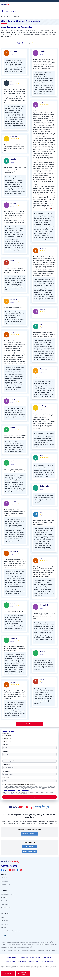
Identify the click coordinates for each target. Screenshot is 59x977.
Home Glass (7, 738)
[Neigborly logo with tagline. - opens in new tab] (42, 807)
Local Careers (5, 904)
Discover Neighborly (28, 833)
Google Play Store (30, 851)
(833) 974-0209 (10, 866)
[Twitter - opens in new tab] (6, 870)
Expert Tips (4, 920)
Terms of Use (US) (11, 957)
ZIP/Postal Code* (6, 777)
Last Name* (5, 751)
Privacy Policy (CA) (47, 957)
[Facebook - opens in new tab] (2, 870)
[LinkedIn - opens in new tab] (17, 870)
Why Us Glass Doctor (7, 894)
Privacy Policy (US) (35, 957)
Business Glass (8, 742)
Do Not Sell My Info (33, 961)
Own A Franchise (6, 908)
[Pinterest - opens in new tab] (21, 870)
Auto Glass (7, 735)
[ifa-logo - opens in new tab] (4, 935)
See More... (29, 724)
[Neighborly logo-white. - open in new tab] (5, 1)
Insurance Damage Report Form (10, 931)
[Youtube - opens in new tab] (10, 870)
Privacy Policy (25, 790)
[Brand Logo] (29, 861)
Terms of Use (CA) (23, 957)
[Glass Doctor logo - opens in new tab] (20, 807)
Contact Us (4, 901)
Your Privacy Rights (48, 961)
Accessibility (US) (10, 961)
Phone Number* (6, 764)
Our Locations (5, 924)
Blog (2, 917)
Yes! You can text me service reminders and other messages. (19, 784)
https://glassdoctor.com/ (9, 790)
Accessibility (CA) (21, 961)
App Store (30, 846)
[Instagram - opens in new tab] (13, 870)
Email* (4, 758)
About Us (4, 897)
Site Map (3, 927)
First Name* (5, 744)
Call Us (9, 973)
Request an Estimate (29, 797)
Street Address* (6, 771)
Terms (19, 790)
